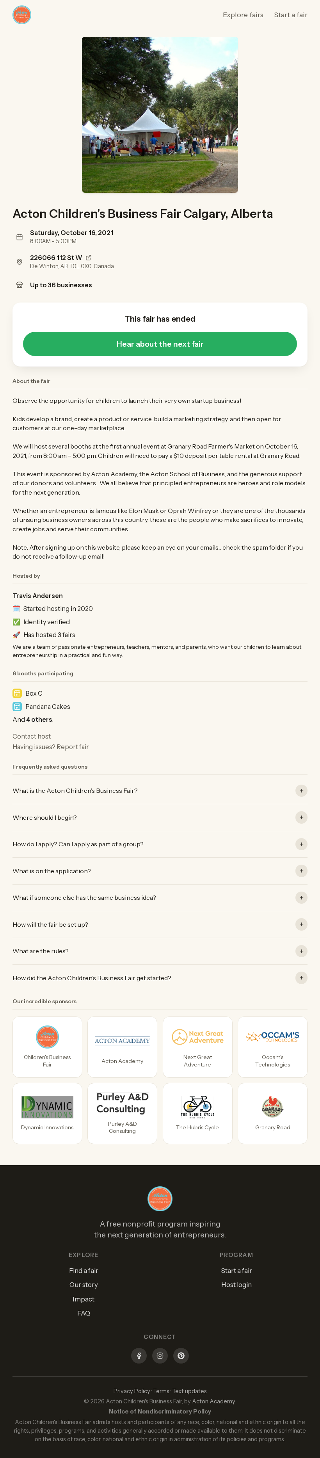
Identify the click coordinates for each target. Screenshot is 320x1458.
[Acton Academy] (122, 1047)
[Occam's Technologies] (272, 1047)
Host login (236, 1285)
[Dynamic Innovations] (47, 1113)
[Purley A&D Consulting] (122, 1113)
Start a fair (291, 15)
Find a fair (83, 1271)
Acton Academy (213, 1401)
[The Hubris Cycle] (197, 1113)
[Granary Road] (272, 1113)
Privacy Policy (132, 1391)
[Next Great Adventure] (197, 1047)
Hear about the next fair (160, 344)
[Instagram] (160, 1357)
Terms (161, 1391)
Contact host (31, 736)
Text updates (189, 1391)
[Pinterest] (181, 1357)
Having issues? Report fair (50, 747)
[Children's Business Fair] (47, 1047)
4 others (39, 719)
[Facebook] (139, 1357)
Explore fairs (243, 15)
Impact (83, 1299)
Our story (83, 1285)
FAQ (83, 1313)
